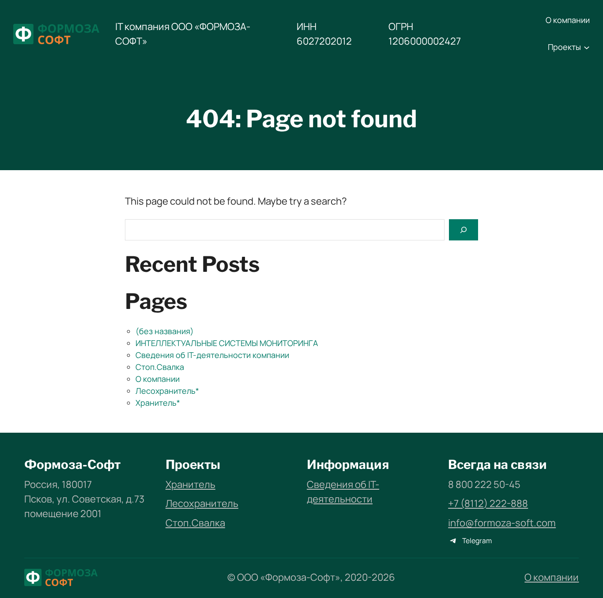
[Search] (463, 229)
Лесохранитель (202, 503)
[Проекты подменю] (587, 47)
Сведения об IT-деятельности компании (212, 355)
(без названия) (165, 331)
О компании (158, 378)
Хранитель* (158, 402)
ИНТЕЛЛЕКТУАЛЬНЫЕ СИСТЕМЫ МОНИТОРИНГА (227, 343)
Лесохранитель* (167, 390)
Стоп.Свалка (160, 367)
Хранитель (190, 484)
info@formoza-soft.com (502, 522)
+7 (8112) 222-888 (488, 503)
